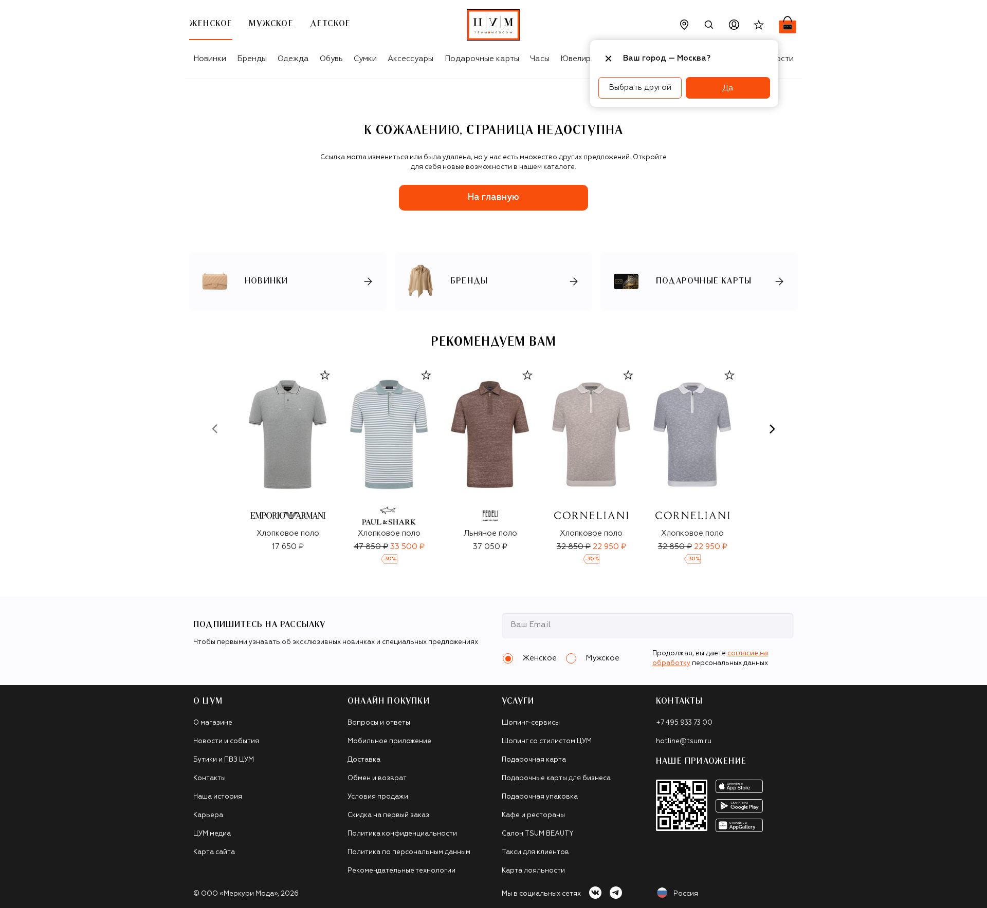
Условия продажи (378, 796)
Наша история (217, 796)
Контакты (209, 778)
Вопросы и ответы (379, 723)
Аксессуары (410, 59)
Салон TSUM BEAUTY (538, 833)
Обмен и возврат (377, 778)
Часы (540, 59)
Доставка (364, 759)
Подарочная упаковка (540, 796)
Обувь (331, 59)
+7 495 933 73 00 (684, 723)
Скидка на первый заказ (388, 815)
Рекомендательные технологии (401, 870)
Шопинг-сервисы (531, 723)
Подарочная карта (534, 759)
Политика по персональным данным (409, 852)
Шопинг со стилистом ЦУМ (547, 741)
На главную (493, 197)
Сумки (365, 59)
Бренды (252, 59)
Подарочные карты (482, 59)
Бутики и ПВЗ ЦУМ (223, 759)
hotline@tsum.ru (683, 741)
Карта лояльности (533, 870)
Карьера (208, 815)
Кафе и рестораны (533, 815)
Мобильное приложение (389, 741)
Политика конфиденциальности (402, 833)
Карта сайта (214, 852)
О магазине (212, 723)
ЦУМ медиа (212, 833)
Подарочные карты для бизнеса (556, 778)
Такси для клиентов (535, 852)
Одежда (293, 59)
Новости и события (226, 741)
